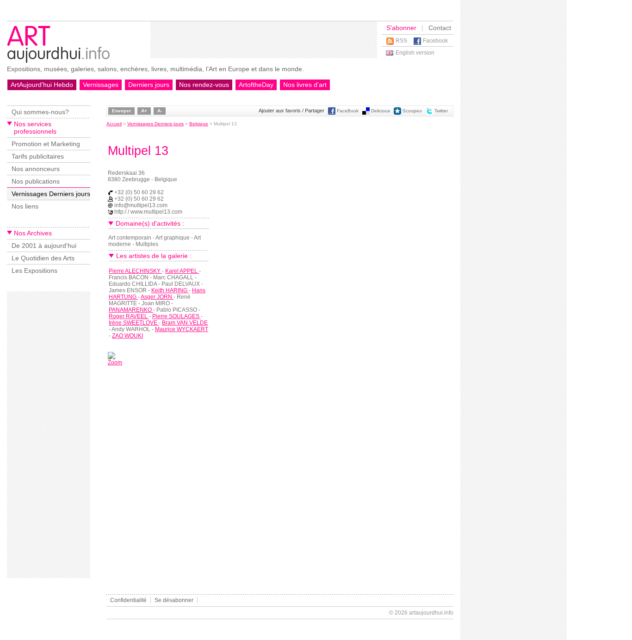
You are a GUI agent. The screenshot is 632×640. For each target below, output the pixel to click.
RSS (401, 40)
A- (159, 110)
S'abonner (401, 27)
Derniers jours (148, 84)
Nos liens (25, 206)
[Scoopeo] (397, 113)
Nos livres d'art (305, 84)
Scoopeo (412, 110)
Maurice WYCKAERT (181, 329)
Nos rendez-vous (204, 84)
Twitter (441, 110)
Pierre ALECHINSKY (135, 271)
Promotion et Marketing (46, 144)
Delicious (380, 110)
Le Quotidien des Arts (43, 258)
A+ (144, 110)
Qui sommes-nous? (40, 112)
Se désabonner (174, 600)
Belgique (198, 123)
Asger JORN (157, 297)
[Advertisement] (263, 40)
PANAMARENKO (131, 310)
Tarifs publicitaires (38, 156)
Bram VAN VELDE (185, 323)
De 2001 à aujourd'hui (44, 245)
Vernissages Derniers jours (51, 193)
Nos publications (36, 181)
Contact (439, 27)
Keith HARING (170, 290)
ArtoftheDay (256, 84)
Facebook (435, 40)
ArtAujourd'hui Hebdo (42, 84)
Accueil (114, 123)
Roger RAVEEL (129, 316)
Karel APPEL (182, 271)
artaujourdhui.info (431, 612)
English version (415, 52)
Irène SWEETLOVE (134, 323)
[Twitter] (429, 113)
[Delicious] (366, 113)
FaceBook (348, 110)
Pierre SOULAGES (176, 316)
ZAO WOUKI (127, 335)
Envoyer (121, 110)
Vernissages (100, 84)
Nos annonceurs (36, 168)
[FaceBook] (331, 113)
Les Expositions (34, 270)
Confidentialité (128, 600)
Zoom (115, 362)
